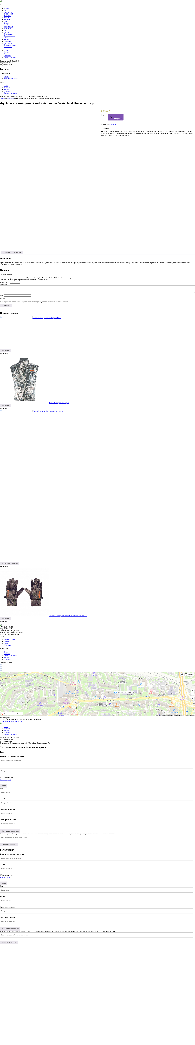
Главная (2, 98)
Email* (2, 799)
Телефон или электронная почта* (12, 756)
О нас (6, 50)
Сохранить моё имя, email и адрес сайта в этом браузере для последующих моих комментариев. (35, 302)
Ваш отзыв (4, 284)
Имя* (2, 788)
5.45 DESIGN (8, 14)
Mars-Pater (7, 16)
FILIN (6, 25)
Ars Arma (7, 19)
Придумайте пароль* (7, 809)
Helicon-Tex (8, 12)
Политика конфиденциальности (11, 721)
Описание (6, 252)
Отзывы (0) (17, 252)
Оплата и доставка (10, 57)
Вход (4, 785)
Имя (2, 295)
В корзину (117, 119)
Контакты (7, 56)
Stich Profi (7, 17)
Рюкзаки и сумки (10, 45)
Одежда (6, 32)
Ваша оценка (5, 282)
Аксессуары (8, 43)
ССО (6, 21)
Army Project (8, 27)
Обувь (6, 38)
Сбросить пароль (9, 845)
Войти (6, 77)
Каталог (7, 52)
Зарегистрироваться (11, 78)
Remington (7, 28)
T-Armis (6, 23)
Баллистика (8, 39)
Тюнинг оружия (9, 36)
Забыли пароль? (5, 780)
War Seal (7, 8)
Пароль (2, 767)
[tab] (6, 252)
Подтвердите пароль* (8, 820)
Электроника (8, 34)
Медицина (7, 41)
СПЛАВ (7, 10)
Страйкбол (8, 47)
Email (2, 298)
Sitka (5, 30)
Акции (6, 54)
